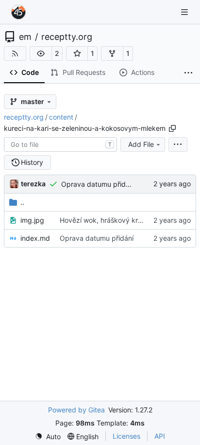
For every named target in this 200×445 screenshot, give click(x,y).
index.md (35, 238)
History (32, 162)
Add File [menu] (141, 144)
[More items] (188, 73)
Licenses (126, 436)
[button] (41, 53)
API (159, 436)
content (61, 117)
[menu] (177, 144)
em (25, 37)
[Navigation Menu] (185, 12)
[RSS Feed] (15, 53)
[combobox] (60, 144)
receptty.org (66, 37)
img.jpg (32, 220)
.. (22, 202)
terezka (33, 183)
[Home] (18, 12)
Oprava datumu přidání (98, 184)
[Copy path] (172, 128)
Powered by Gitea (76, 410)
